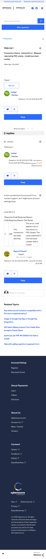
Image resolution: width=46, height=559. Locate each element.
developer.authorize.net (12, 1)
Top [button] (3, 553)
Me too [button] (12, 85)
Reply (23, 117)
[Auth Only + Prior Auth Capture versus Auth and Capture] (32, 129)
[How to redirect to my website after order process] (28, 129)
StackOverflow (17, 462)
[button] (7, 109)
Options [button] (42, 38)
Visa (13, 502)
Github (14, 458)
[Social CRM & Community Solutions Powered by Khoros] (39, 554)
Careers (14, 431)
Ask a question (23, 27)
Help (33, 8)
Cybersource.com (18, 418)
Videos (14, 395)
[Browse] (41, 8)
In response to (25, 257)
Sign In (36, 8)
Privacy (14, 506)
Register (14, 368)
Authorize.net (26, 502)
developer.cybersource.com (34, 1)
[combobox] (23, 21)
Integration (8, 38)
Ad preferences (17, 510)
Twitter (14, 449)
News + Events (17, 427)
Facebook (15, 454)
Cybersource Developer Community (6, 8)
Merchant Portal (18, 372)
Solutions (15, 399)
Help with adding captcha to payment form (21, 344)
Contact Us (16, 422)
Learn (13, 391)
